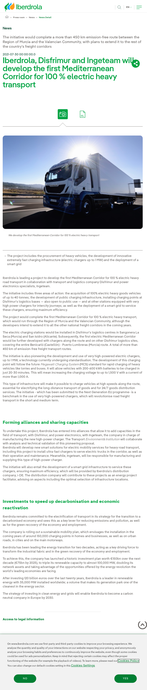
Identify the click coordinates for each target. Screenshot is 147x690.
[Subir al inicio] (142, 625)
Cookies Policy (128, 660)
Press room (19, 17)
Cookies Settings (83, 665)
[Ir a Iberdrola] (18, 6)
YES (125, 678)
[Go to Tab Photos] (62, 114)
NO (25, 678)
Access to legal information (23, 619)
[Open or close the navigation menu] (139, 7)
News (32, 17)
